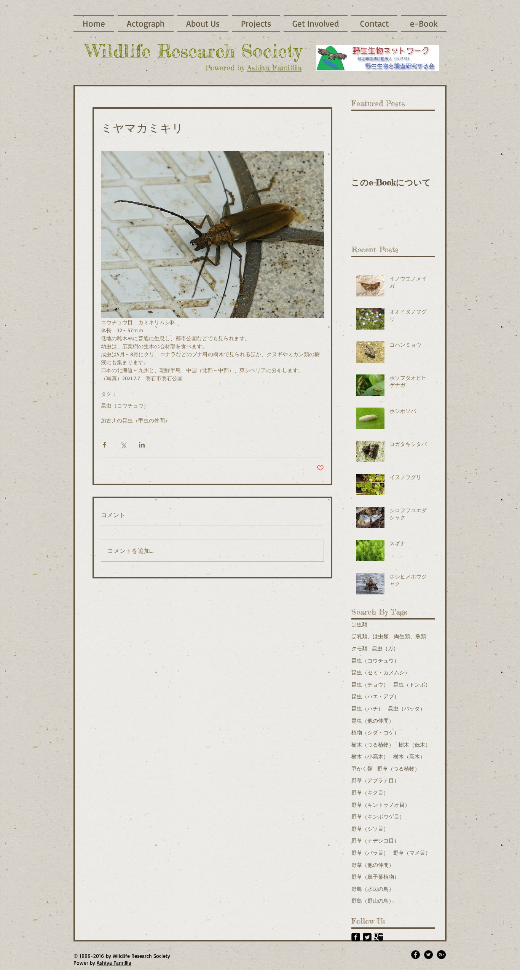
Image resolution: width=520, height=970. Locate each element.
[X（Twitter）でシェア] (123, 444)
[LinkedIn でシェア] (141, 444)
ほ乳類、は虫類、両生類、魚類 (388, 636)
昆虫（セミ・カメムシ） (380, 672)
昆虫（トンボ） (412, 684)
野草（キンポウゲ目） (378, 816)
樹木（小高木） (370, 756)
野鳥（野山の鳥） (372, 900)
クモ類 (359, 648)
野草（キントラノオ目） (380, 804)
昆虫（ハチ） (367, 708)
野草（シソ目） (370, 828)
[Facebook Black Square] (355, 937)
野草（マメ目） (412, 852)
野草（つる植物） (398, 768)
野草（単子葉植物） (375, 876)
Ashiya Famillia (274, 67)
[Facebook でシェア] (104, 444)
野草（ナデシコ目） (375, 840)
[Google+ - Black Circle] (441, 954)
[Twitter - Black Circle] (428, 954)
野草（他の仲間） (372, 865)
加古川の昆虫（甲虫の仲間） (135, 420)
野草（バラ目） (370, 852)
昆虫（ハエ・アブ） (375, 696)
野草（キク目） (370, 792)
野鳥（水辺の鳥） (372, 889)
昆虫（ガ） (385, 648)
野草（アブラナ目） (375, 780)
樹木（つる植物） (372, 744)
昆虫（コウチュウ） (125, 405)
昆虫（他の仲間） (372, 720)
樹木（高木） (409, 756)
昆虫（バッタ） (406, 708)
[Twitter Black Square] (367, 937)
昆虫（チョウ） (370, 684)
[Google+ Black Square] (378, 937)
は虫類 (359, 624)
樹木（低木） (415, 744)
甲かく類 (362, 768)
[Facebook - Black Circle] (415, 954)
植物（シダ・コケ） (375, 732)
